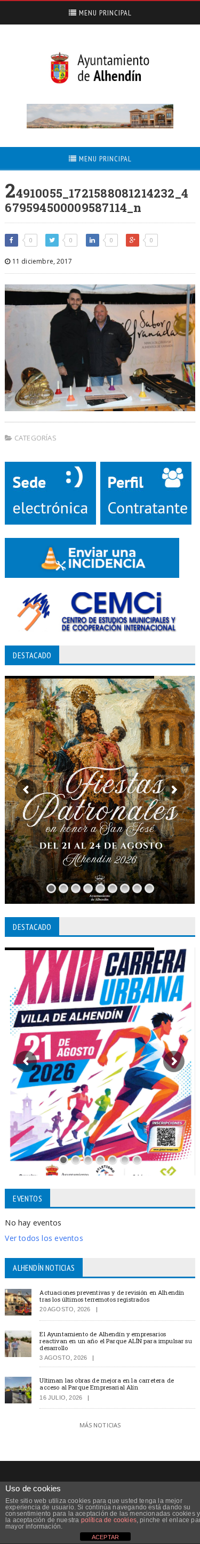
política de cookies (109, 1520)
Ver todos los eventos (44, 1238)
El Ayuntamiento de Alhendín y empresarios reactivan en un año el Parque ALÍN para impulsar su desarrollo (115, 1341)
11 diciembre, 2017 (41, 261)
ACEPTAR (105, 1537)
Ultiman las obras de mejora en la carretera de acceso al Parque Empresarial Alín (106, 1383)
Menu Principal (104, 13)
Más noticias (100, 1425)
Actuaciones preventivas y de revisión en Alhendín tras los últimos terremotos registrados (111, 1295)
